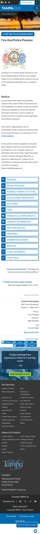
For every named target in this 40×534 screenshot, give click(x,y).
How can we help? (26, 3)
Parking (5, 407)
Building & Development (25, 393)
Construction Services (10, 401)
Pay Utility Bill (7, 410)
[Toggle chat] (35, 530)
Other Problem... (8, 452)
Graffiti (4, 443)
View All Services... (8, 426)
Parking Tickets (25, 407)
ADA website (8, 136)
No (36, 285)
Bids (22, 388)
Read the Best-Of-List (20, 374)
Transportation (25, 417)
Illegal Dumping (26, 443)
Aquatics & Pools (8, 388)
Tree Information (26, 420)
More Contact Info (31, 332)
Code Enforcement (27, 398)
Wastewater (6, 423)
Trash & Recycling (8, 420)
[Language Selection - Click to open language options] (2, 2)
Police (4, 413)
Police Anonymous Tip (28, 446)
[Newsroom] (9, 2)
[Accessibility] (5, 2)
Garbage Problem (26, 439)
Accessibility (11, 516)
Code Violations (7, 436)
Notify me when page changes (18, 281)
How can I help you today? (27, 525)
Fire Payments (25, 401)
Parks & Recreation (27, 404)
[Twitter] (25, 501)
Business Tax (6, 398)
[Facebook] (20, 501)
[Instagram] (30, 501)
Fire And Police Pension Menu (18, 34)
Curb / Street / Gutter (28, 436)
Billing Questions (8, 392)
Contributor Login (26, 516)
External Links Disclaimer (16, 269)
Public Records (25, 413)
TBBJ (20, 365)
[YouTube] (35, 501)
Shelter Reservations (9, 417)
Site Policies (20, 521)
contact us (21, 489)
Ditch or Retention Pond (10, 439)
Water (22, 423)
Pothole (4, 446)
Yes (30, 285)
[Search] (37, 3)
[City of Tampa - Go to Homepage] (11, 8)
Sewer (4, 449)
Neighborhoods (7, 404)
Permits (23, 410)
